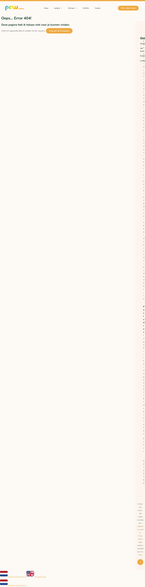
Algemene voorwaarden (140, 529)
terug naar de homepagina (59, 31)
